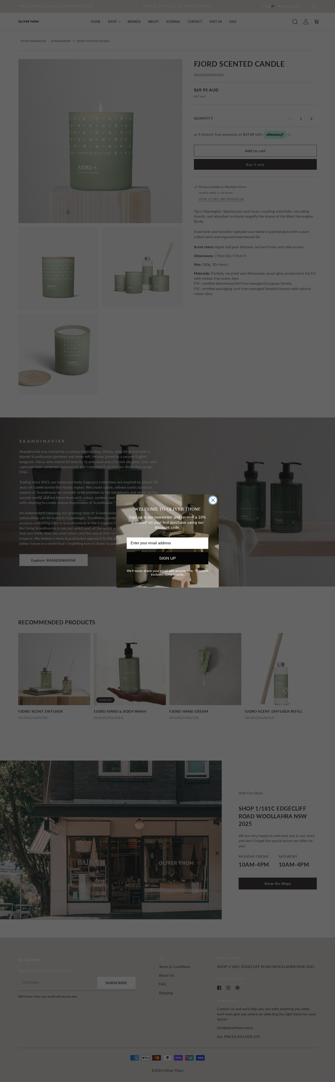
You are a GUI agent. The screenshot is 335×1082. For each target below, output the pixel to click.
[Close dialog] (213, 500)
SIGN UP (167, 558)
